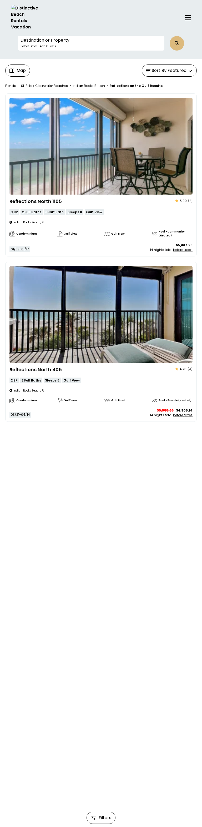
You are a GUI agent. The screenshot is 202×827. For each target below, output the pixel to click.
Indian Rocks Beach (89, 85)
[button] (91, 43)
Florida (10, 85)
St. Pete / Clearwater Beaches (44, 85)
